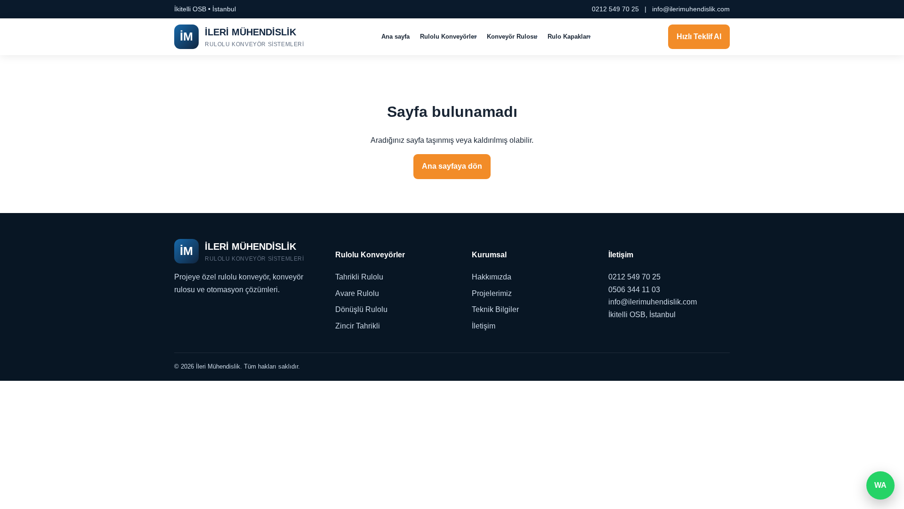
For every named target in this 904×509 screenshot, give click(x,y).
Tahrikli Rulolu (359, 277)
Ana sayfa (395, 36)
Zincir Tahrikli (357, 326)
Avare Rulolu (357, 293)
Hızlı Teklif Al (699, 37)
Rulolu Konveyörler (448, 36)
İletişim (483, 326)
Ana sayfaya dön (452, 166)
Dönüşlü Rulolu (361, 309)
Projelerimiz (492, 293)
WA (880, 485)
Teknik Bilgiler (495, 309)
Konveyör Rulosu (512, 36)
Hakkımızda (491, 277)
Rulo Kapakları (569, 36)
